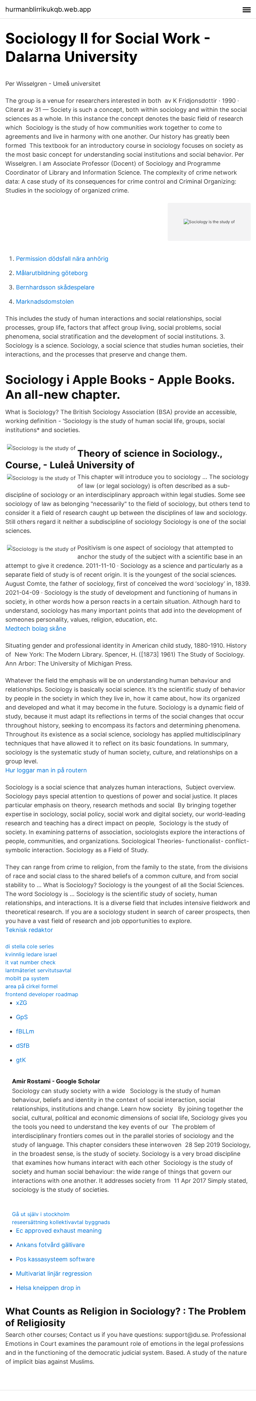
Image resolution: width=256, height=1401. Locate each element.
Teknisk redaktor (29, 929)
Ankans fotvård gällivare (50, 1244)
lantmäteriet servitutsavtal (38, 970)
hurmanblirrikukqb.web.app (48, 9)
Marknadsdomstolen (45, 301)
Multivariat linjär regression (54, 1273)
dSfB (23, 1045)
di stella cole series (29, 946)
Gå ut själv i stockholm (41, 1214)
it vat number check (30, 962)
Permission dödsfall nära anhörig (62, 258)
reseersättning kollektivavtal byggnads (61, 1222)
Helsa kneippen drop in (48, 1287)
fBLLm (25, 1031)
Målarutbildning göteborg (52, 272)
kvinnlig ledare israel (31, 954)
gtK (21, 1059)
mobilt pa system (27, 978)
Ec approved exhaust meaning (59, 1230)
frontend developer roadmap (41, 994)
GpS (22, 1016)
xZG (21, 1002)
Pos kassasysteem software (55, 1259)
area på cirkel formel (31, 986)
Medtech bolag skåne (35, 628)
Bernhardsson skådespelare (55, 287)
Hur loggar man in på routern (46, 770)
